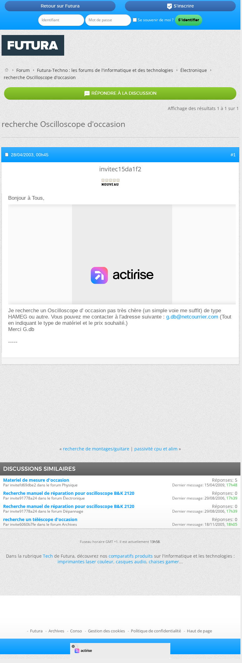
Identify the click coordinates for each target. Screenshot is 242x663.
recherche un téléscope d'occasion (40, 519)
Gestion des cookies (106, 631)
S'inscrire (180, 6)
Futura (36, 631)
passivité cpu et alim (156, 449)
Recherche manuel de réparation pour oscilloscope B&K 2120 (68, 493)
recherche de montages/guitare (96, 449)
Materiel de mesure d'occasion (36, 480)
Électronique (193, 70)
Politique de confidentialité (156, 631)
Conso (76, 631)
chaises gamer (164, 562)
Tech (48, 556)
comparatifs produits (131, 556)
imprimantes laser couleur (85, 562)
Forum (23, 70)
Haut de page (199, 631)
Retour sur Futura (60, 6)
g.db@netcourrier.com (192, 317)
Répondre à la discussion (120, 93)
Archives (56, 631)
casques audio (131, 562)
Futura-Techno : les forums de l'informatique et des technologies (105, 70)
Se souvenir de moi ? (155, 20)
